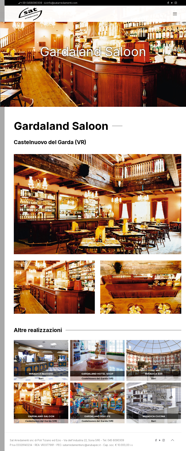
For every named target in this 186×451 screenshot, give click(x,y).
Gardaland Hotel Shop (97, 360)
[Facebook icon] (168, 3)
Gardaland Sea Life (97, 403)
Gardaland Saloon (41, 403)
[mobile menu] (175, 14)
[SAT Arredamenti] (30, 14)
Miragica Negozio (41, 360)
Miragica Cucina (153, 403)
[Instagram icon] (175, 3)
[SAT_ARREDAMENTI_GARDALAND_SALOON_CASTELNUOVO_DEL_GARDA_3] (140, 287)
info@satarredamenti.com (62, 2)
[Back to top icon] (172, 440)
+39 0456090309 (31, 2)
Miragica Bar (153, 360)
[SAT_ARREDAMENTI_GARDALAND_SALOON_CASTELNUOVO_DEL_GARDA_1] (54, 287)
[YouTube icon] (172, 3)
